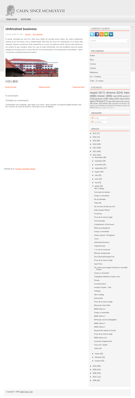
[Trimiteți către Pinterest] (16, 81)
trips (126, 92)
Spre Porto (98, 264)
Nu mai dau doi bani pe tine (104, 206)
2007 (95, 377)
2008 (95, 373)
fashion (124, 103)
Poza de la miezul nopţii (103, 217)
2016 (95, 137)
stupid (94, 92)
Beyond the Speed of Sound (105, 330)
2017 (95, 133)
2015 (95, 141)
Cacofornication (100, 284)
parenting (101, 105)
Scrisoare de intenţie (102, 192)
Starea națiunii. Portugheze (104, 235)
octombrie (99, 165)
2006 (95, 380)
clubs (111, 99)
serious (126, 101)
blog (99, 107)
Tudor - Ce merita (96, 81)
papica (92, 105)
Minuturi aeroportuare (102, 253)
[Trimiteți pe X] (11, 81)
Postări (96, 118)
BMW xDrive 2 (99, 323)
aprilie (97, 186)
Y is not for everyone (102, 250)
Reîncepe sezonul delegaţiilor (105, 320)
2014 (95, 144)
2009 (95, 370)
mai (96, 183)
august (97, 172)
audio (125, 105)
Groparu (93, 68)
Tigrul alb (97, 203)
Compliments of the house (104, 224)
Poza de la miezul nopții (103, 260)
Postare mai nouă (10, 87)
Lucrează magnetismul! (103, 341)
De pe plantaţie (100, 199)
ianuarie (98, 361)
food (101, 101)
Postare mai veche (79, 87)
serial (118, 105)
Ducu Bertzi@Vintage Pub (104, 257)
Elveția (96, 280)
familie (105, 103)
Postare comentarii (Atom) (25, 169)
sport (92, 101)
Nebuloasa (94, 72)
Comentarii (97, 122)
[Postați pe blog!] (9, 81)
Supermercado (99, 246)
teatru (118, 101)
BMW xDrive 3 (99, 316)
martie (97, 354)
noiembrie (99, 161)
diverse (28, 34)
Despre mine (26, 19)
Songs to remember (101, 196)
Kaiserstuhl (98, 298)
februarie (98, 357)
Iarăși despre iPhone (102, 210)
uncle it (126, 96)
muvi (122, 99)
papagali (115, 103)
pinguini (110, 105)
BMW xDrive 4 (99, 309)
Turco (96, 239)
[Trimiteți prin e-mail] (6, 81)
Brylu (92, 60)
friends (92, 107)
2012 (95, 151)
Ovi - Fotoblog (95, 77)
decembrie (99, 157)
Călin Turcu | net (26, 392)
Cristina (93, 64)
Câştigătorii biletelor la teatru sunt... (107, 277)
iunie (97, 179)
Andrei (92, 56)
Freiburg (97, 291)
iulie (96, 175)
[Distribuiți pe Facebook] (14, 81)
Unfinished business (21, 29)
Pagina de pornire (44, 87)
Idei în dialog (99, 188)
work (110, 101)
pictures (99, 99)
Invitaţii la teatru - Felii (102, 287)
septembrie (99, 168)
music (101, 95)
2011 (95, 155)
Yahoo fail (98, 348)
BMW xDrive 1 (99, 327)
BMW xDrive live (100, 338)
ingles (104, 107)
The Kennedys (99, 221)
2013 (95, 148)
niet (115, 96)
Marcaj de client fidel (102, 305)
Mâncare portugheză (102, 228)
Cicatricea (98, 214)
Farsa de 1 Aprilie (100, 345)
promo (110, 107)
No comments (38, 34)
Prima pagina (11, 19)
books (96, 103)
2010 (95, 366)
